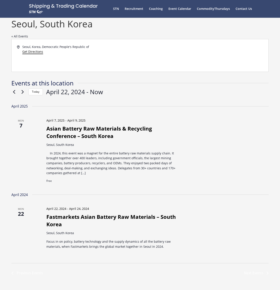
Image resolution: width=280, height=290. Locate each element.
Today (35, 92)
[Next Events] (22, 91)
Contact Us (244, 9)
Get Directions (32, 52)
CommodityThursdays (213, 9)
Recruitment (134, 9)
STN (116, 9)
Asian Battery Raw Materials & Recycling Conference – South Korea (99, 132)
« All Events (19, 36)
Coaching (156, 9)
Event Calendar (179, 9)
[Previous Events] (14, 91)
